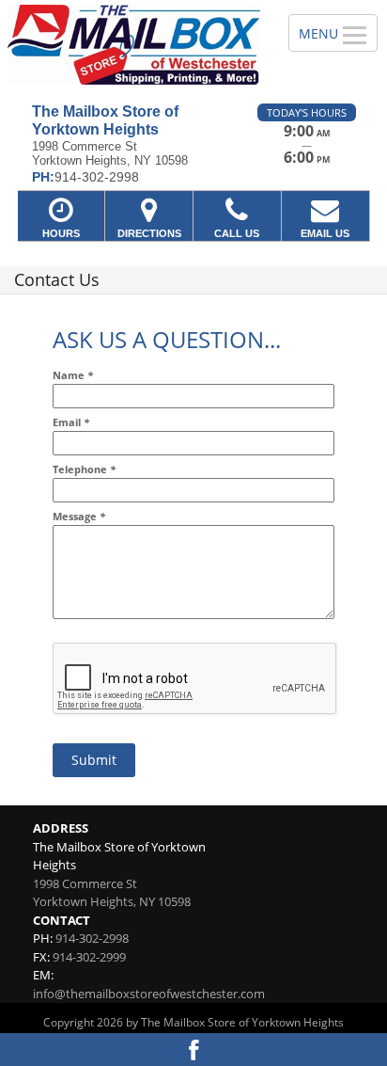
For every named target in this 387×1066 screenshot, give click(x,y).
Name (73, 375)
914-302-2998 (92, 938)
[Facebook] (193, 1049)
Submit (93, 760)
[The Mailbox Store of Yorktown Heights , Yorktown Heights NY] (134, 45)
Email (71, 422)
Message (79, 516)
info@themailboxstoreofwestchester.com (149, 993)
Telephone (84, 469)
